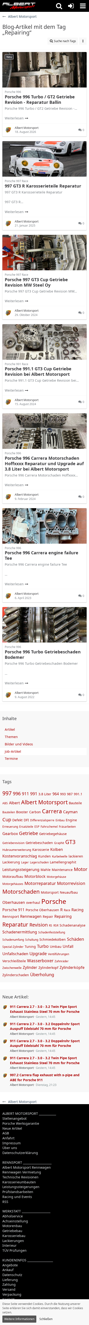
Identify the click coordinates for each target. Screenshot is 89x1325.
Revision (38, 925)
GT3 (70, 842)
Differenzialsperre (42, 820)
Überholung (42, 974)
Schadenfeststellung (51, 932)
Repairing (63, 916)
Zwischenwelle (12, 968)
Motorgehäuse (56, 877)
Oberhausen (13, 902)
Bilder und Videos (19, 744)
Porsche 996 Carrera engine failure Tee (41, 555)
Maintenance (62, 869)
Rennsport (10, 916)
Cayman (70, 811)
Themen (11, 737)
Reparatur (15, 924)
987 (70, 794)
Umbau (55, 946)
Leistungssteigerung (20, 869)
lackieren (76, 856)
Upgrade (38, 953)
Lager (25, 862)
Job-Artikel (13, 751)
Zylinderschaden (15, 975)
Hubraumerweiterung (16, 850)
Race (67, 910)
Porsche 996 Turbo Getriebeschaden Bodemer (43, 654)
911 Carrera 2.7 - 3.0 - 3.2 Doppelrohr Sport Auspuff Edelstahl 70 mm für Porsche (45, 1026)
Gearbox (10, 833)
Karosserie (40, 849)
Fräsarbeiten (67, 827)
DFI (26, 820)
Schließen (45, 1319)
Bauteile (75, 803)
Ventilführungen (58, 954)
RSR (55, 925)
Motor (80, 869)
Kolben (56, 849)
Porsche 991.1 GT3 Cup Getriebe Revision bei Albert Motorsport (38, 371)
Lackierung (11, 862)
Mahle (46, 869)
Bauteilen (8, 812)
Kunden (44, 856)
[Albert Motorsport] (19, 6)
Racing (77, 909)
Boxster (22, 812)
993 (63, 794)
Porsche (53, 901)
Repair (48, 916)
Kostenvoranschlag (19, 856)
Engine (71, 820)
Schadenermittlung (19, 932)
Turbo (43, 946)
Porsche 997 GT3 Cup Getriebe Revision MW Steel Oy (36, 282)
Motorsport (50, 892)
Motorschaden (21, 891)
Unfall (68, 946)
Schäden (75, 939)
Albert (14, 802)
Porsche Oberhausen (42, 910)
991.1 (78, 794)
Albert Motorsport (44, 802)
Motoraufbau (12, 876)
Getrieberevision (13, 843)
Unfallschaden (15, 953)
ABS (5, 803)
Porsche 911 (13, 909)
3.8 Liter (44, 794)
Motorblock (35, 876)
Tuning (30, 946)
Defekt (17, 820)
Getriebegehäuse (53, 833)
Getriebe (28, 833)
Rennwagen (31, 916)
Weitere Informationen (19, 1319)
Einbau (60, 820)
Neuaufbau (69, 892)
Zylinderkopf (48, 967)
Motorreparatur (40, 883)
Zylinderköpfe (72, 967)
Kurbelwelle (59, 856)
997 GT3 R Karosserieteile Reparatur (43, 186)
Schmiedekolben (52, 939)
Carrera (52, 811)
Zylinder (30, 967)
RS (50, 925)
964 (55, 793)
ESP (36, 827)
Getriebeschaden (39, 842)
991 (33, 793)
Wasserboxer (40, 960)
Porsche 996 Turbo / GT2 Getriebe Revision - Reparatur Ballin (40, 99)
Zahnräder (62, 961)
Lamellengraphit (63, 862)
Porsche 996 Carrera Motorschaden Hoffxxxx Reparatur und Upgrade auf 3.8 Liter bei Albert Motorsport (44, 463)
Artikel (10, 729)
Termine (11, 758)
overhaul (33, 902)
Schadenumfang (13, 940)
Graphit (59, 843)
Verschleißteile (14, 961)
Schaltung (31, 940)
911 (25, 793)
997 (7, 793)
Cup (6, 819)
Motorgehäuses (12, 884)
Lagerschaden (39, 862)
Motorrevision (71, 883)
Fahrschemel (49, 827)
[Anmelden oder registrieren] (71, 6)
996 (17, 793)
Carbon (35, 812)
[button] (59, 6)
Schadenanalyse (72, 925)
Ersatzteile (26, 827)
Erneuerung (10, 827)
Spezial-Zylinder (12, 947)
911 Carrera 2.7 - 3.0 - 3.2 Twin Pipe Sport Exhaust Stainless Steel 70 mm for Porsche (45, 1009)
